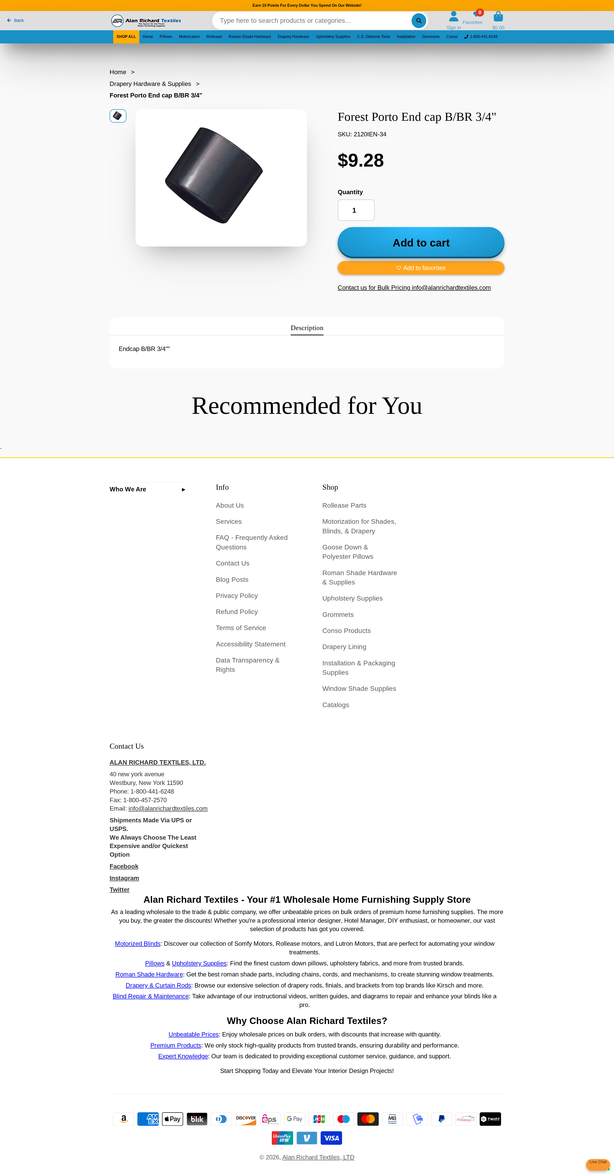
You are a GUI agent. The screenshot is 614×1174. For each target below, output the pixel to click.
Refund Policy (237, 611)
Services (229, 521)
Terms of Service (241, 628)
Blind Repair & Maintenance (151, 996)
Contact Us (232, 563)
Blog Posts (232, 579)
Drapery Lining (344, 646)
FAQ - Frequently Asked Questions (252, 542)
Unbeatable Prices (194, 1034)
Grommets (431, 37)
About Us (230, 505)
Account (454, 20)
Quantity (350, 192)
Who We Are (128, 489)
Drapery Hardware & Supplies (150, 83)
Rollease (214, 37)
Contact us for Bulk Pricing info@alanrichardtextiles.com (414, 287)
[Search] (419, 20)
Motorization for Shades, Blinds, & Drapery (359, 526)
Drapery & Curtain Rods (158, 985)
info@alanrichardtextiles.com (168, 808)
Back (18, 20)
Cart (498, 20)
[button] (421, 268)
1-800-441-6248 (483, 37)
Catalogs (335, 705)
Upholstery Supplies (333, 37)
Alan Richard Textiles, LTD (318, 1157)
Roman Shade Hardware (250, 37)
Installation (406, 37)
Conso (452, 37)
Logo (146, 20)
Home (148, 37)
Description (307, 327)
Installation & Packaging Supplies (358, 667)
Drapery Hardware (293, 37)
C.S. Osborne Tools (373, 37)
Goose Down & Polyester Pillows (347, 551)
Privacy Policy (237, 595)
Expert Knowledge (183, 1056)
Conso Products (346, 630)
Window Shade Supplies (359, 688)
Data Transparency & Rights (248, 664)
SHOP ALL (126, 37)
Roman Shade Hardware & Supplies (359, 577)
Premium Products (175, 1045)
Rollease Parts (344, 505)
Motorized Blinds (137, 943)
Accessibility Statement (251, 644)
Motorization (189, 37)
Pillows (166, 37)
